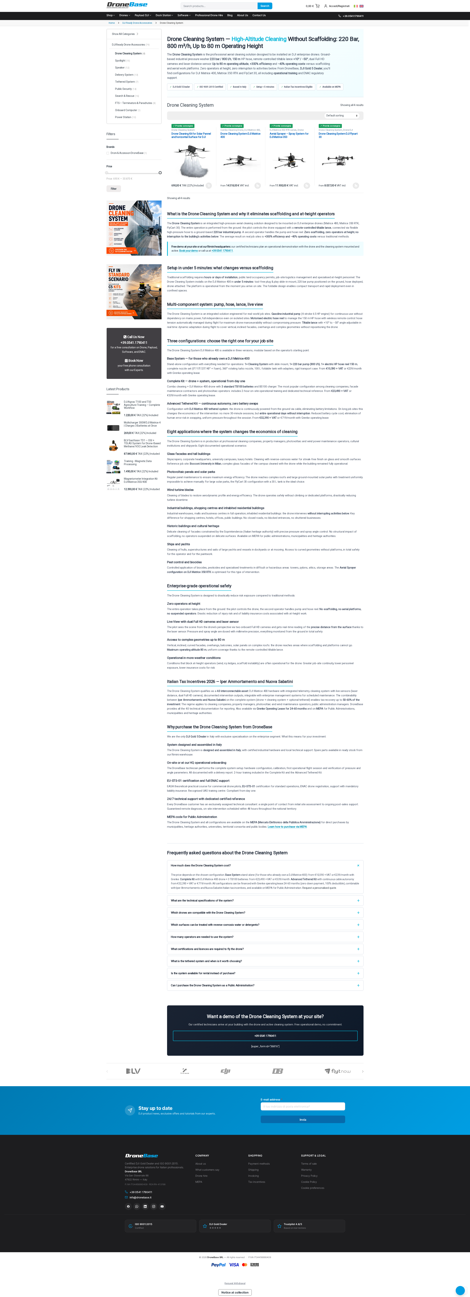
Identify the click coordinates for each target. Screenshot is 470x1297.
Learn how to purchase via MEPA (287, 826)
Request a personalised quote (319, 887)
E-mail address (271, 1099)
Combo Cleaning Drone (231, 130)
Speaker (122, 67)
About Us (242, 15)
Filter (114, 188)
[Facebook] (128, 1206)
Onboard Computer (127, 110)
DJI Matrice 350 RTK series (283, 130)
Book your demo (188, 250)
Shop (109, 15)
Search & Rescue (127, 95)
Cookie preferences (312, 1187)
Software (183, 15)
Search (265, 5)
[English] (361, 6)
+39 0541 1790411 (222, 250)
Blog (229, 15)
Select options (256, 186)
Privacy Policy (309, 1175)
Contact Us (259, 15)
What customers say (207, 1169)
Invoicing (253, 1175)
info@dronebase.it (140, 1197)
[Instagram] (153, 1206)
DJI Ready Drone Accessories (137, 23)
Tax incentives (256, 1181)
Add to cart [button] (209, 186)
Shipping (253, 1169)
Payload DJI (142, 15)
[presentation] (363, 1071)
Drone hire (201, 1175)
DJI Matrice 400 (252, 130)
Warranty (306, 1169)
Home (112, 23)
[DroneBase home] (141, 1156)
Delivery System (126, 74)
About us (200, 1163)
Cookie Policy (309, 1181)
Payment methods (259, 1163)
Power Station (125, 117)
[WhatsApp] (136, 1206)
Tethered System (126, 81)
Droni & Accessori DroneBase (127, 152)
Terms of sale (309, 1163)
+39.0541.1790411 (353, 16)
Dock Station (163, 15)
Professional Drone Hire (209, 15)
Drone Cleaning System (183, 130)
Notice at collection (234, 1292)
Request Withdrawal (235, 1283)
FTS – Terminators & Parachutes (135, 103)
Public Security (125, 88)
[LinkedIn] (145, 1206)
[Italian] (356, 6)
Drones (123, 15)
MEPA (198, 1181)
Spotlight (122, 60)
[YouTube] (162, 1206)
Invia (303, 1119)
